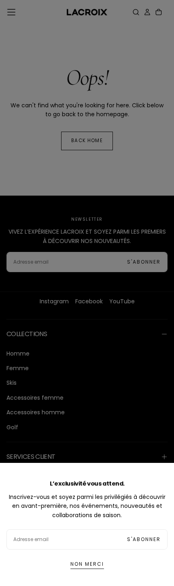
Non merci (87, 563)
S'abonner (144, 539)
